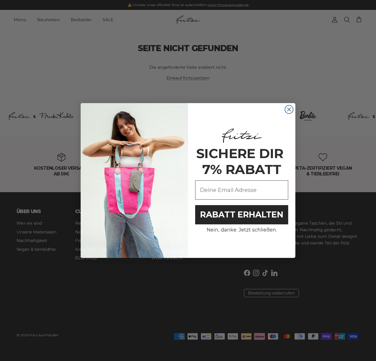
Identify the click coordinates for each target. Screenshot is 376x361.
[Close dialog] (289, 109)
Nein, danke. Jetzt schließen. (242, 230)
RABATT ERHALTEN (241, 215)
